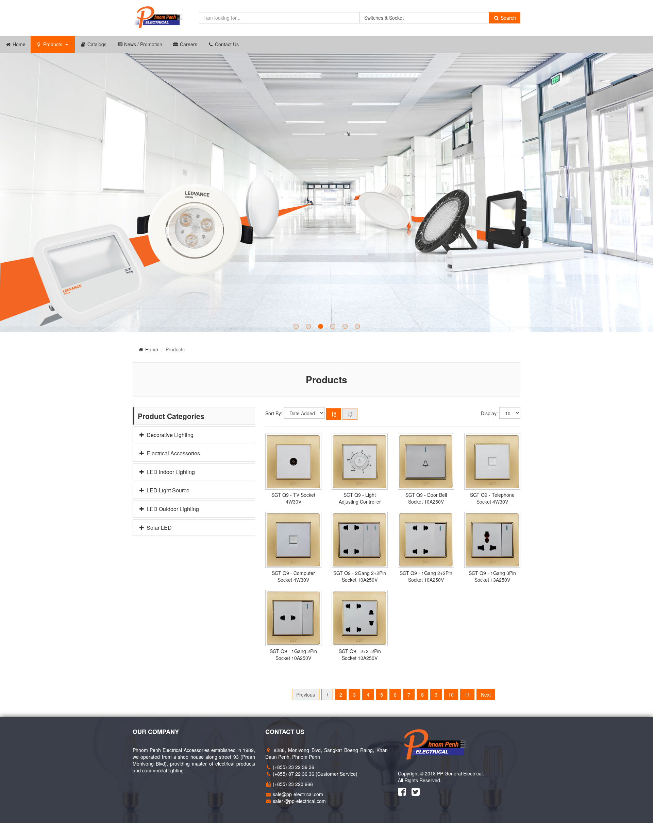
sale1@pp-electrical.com (299, 801)
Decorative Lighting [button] (169, 435)
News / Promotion (142, 44)
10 (451, 694)
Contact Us (226, 44)
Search (507, 17)
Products (53, 44)
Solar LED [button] (158, 528)
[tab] (194, 435)
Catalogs (96, 44)
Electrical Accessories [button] (172, 453)
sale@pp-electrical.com (298, 794)
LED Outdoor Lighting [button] (172, 509)
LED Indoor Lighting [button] (170, 472)
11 (467, 694)
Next (486, 694)
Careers (188, 44)
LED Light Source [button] (167, 490)
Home (18, 44)
